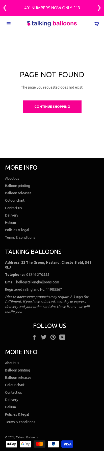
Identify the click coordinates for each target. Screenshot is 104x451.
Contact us (13, 208)
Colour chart (14, 200)
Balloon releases (18, 193)
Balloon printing (17, 186)
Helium (10, 223)
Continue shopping (52, 106)
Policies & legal (17, 230)
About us (12, 178)
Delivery (11, 215)
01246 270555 (37, 275)
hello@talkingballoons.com (37, 282)
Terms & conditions (20, 237)
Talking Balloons (27, 437)
